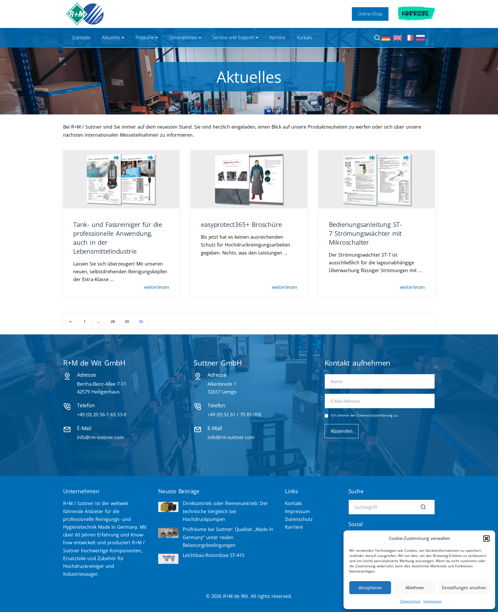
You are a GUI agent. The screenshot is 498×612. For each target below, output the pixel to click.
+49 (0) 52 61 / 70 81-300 (234, 414)
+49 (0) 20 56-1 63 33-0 (101, 414)
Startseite (81, 37)
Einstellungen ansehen (464, 587)
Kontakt (304, 37)
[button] (486, 538)
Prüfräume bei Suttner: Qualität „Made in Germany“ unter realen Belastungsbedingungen (228, 537)
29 (127, 321)
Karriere (415, 14)
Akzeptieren (370, 587)
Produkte (144, 37)
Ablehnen (414, 587)
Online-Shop (370, 14)
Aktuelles (111, 37)
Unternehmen (183, 37)
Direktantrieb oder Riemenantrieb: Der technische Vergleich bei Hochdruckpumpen (225, 511)
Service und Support (233, 37)
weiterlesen (156, 287)
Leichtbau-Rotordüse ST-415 (213, 555)
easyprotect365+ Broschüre (241, 224)
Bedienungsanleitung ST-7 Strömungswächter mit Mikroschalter (365, 233)
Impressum (432, 601)
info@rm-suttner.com (100, 437)
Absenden (341, 431)
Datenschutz (410, 601)
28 (113, 321)
